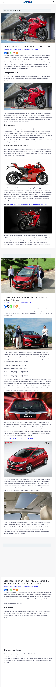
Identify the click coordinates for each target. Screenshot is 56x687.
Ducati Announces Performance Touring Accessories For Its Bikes (28, 204)
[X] (8, 53)
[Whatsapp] (11, 53)
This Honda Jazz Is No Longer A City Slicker (22, 439)
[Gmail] (14, 53)
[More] (16, 53)
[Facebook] (5, 53)
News (5, 49)
